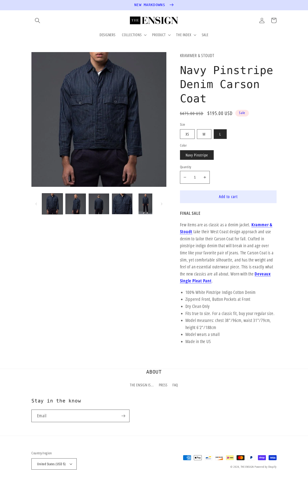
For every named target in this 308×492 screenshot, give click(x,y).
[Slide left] (36, 203)
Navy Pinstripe (197, 155)
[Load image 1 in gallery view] (52, 203)
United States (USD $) (51, 463)
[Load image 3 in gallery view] (99, 203)
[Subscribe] (123, 416)
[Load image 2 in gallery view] (75, 203)
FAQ (175, 384)
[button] (37, 20)
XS (187, 134)
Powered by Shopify (266, 467)
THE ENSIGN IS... (142, 384)
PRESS (163, 384)
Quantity (185, 166)
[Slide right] (161, 203)
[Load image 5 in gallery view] (145, 203)
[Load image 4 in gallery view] (122, 203)
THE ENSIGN (247, 467)
